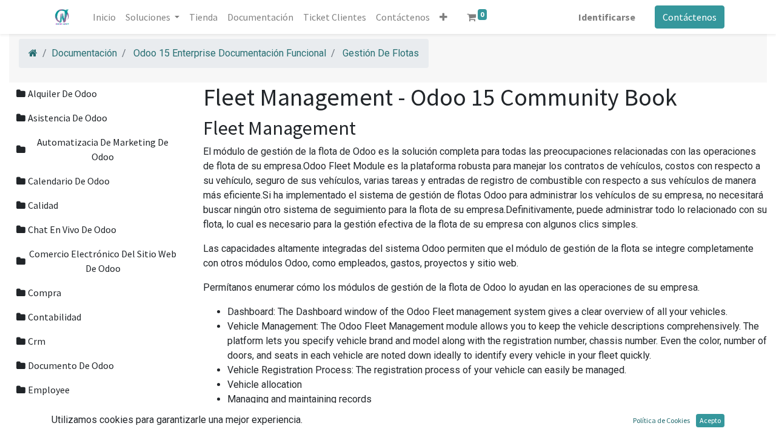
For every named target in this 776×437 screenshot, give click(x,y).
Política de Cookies (661, 420)
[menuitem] (104, 17)
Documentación (84, 53)
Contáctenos (690, 17)
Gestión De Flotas (381, 53)
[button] (443, 17)
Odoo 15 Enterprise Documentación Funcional (229, 53)
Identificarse (606, 17)
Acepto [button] (710, 420)
